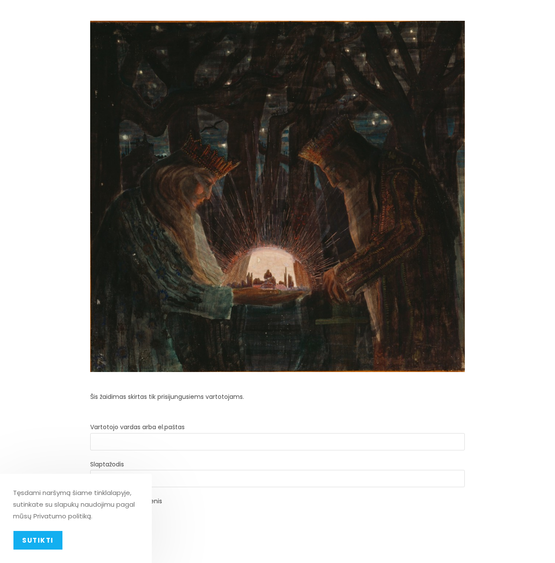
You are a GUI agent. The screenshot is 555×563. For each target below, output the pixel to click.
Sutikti (38, 540)
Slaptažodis (107, 464)
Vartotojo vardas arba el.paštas (137, 427)
